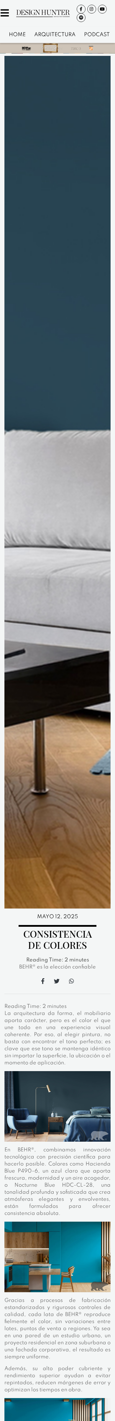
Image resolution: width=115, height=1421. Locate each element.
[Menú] (5, 14)
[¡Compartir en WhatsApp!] (71, 981)
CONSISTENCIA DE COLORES (57, 939)
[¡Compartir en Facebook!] (43, 981)
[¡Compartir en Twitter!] (57, 981)
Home (17, 34)
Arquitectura (54, 34)
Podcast (97, 34)
